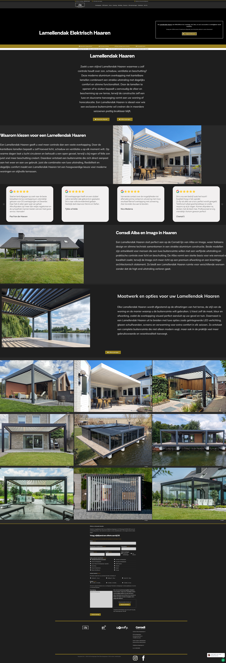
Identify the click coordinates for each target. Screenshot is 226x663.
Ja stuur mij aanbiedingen (126, 554)
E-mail (109, 552)
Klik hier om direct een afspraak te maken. (106, 49)
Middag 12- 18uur (111, 578)
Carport (117, 568)
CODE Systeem (119, 563)
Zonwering (94, 565)
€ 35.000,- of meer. (127, 582)
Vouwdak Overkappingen (121, 561)
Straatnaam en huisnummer (98, 546)
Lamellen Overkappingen (121, 559)
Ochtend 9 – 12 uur (96, 578)
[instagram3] (143, 656)
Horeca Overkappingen (96, 561)
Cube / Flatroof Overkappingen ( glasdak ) (100, 563)
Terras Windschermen (96, 568)
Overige (117, 570)
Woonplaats (125, 546)
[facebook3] (135, 656)
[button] (4, 204)
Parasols (117, 565)
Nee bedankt (134, 554)
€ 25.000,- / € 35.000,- (112, 582)
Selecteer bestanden (125, 604)
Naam (93, 541)
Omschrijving (93, 590)
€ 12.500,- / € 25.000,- (96, 582)
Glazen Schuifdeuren (96, 570)
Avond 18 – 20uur (127, 578)
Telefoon (93, 552)
